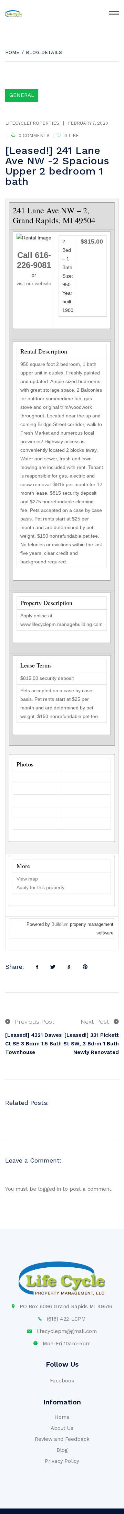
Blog (62, 1450)
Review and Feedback (62, 1439)
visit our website (34, 283)
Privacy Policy (62, 1461)
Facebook (62, 1381)
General (21, 95)
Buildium (60, 924)
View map (27, 879)
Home (12, 52)
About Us (62, 1428)
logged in (49, 1189)
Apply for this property (40, 887)
